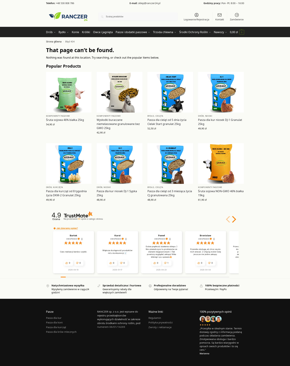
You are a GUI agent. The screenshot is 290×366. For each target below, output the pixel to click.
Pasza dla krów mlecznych (61, 331)
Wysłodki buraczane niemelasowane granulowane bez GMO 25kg (118, 124)
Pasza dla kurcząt (56, 327)
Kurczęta (58, 187)
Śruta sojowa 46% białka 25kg (65, 120)
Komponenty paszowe (58, 116)
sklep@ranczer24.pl (149, 3)
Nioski (208, 116)
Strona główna (54, 41)
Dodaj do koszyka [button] (68, 131)
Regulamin (154, 317)
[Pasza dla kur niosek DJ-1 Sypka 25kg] (119, 163)
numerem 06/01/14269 (111, 326)
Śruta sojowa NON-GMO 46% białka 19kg (221, 193)
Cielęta (159, 116)
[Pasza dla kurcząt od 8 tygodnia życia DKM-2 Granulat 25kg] (69, 163)
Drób (201, 116)
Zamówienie (237, 19)
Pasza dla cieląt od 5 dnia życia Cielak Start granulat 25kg (166, 122)
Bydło (150, 116)
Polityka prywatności (160, 322)
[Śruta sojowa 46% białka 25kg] (69, 92)
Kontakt (219, 19)
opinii (90, 219)
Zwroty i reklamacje (159, 327)
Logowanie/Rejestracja (196, 19)
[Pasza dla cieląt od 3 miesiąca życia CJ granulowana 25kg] (170, 163)
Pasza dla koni (54, 322)
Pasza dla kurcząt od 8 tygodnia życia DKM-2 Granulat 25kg (66, 193)
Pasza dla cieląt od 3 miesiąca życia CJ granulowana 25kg (169, 193)
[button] (237, 32)
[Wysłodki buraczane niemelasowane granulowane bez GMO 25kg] (119, 92)
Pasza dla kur (53, 317)
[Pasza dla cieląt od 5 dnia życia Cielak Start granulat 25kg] (170, 92)
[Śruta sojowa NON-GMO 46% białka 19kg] (221, 163)
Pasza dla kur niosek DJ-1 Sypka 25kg (117, 193)
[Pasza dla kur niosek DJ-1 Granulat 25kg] (221, 92)
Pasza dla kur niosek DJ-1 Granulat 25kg (220, 122)
